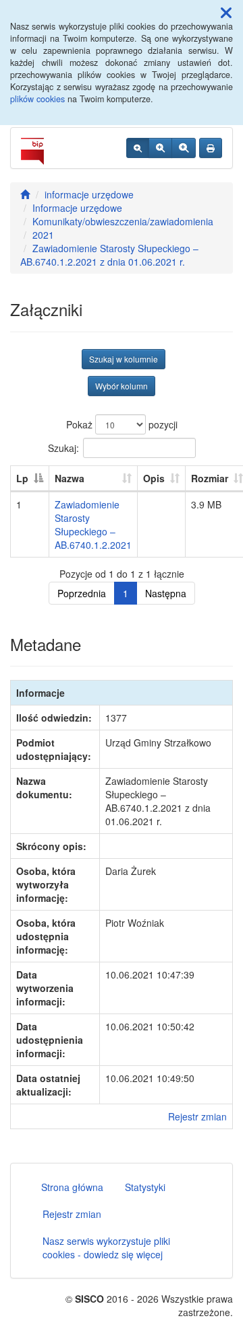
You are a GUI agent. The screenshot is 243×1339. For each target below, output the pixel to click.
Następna (165, 593)
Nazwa (69, 478)
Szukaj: (63, 447)
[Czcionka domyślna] (137, 148)
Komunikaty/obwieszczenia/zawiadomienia (122, 221)
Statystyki (145, 1187)
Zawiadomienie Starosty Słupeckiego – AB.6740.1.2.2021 (93, 524)
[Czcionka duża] (183, 148)
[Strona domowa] (25, 194)
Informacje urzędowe (77, 208)
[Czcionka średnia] (160, 148)
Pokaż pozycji (122, 424)
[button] (226, 12)
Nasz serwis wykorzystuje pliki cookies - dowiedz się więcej (106, 1247)
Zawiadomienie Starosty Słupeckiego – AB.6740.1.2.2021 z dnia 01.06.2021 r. (109, 254)
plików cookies (37, 99)
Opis (154, 478)
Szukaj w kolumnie (123, 359)
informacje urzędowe (89, 194)
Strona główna (72, 1187)
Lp (22, 478)
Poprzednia (81, 593)
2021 (43, 234)
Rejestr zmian (197, 1116)
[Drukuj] (210, 148)
